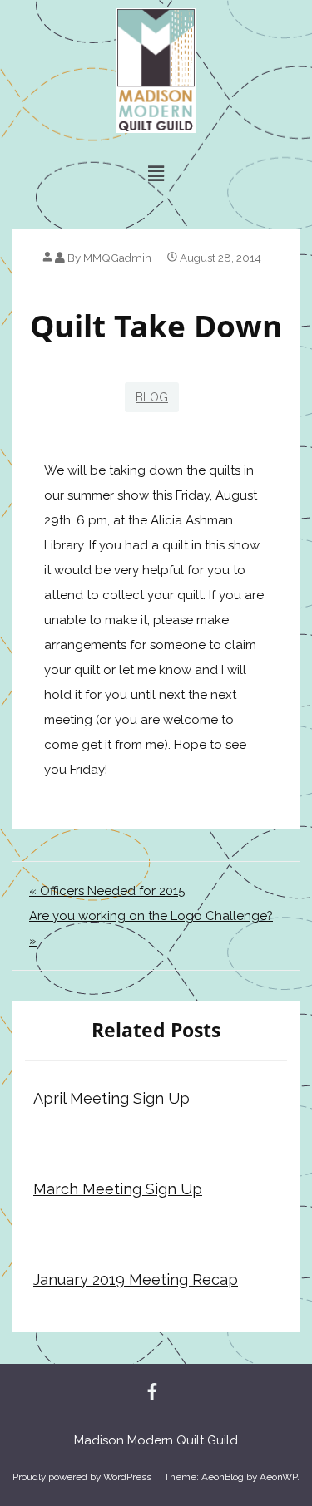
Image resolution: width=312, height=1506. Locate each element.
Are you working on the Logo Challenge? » (151, 928)
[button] (155, 173)
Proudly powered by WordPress (81, 1477)
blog (152, 397)
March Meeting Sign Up (117, 1189)
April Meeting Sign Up (111, 1098)
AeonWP (278, 1477)
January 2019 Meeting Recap (135, 1279)
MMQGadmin (117, 257)
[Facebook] (152, 1393)
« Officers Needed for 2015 (107, 890)
